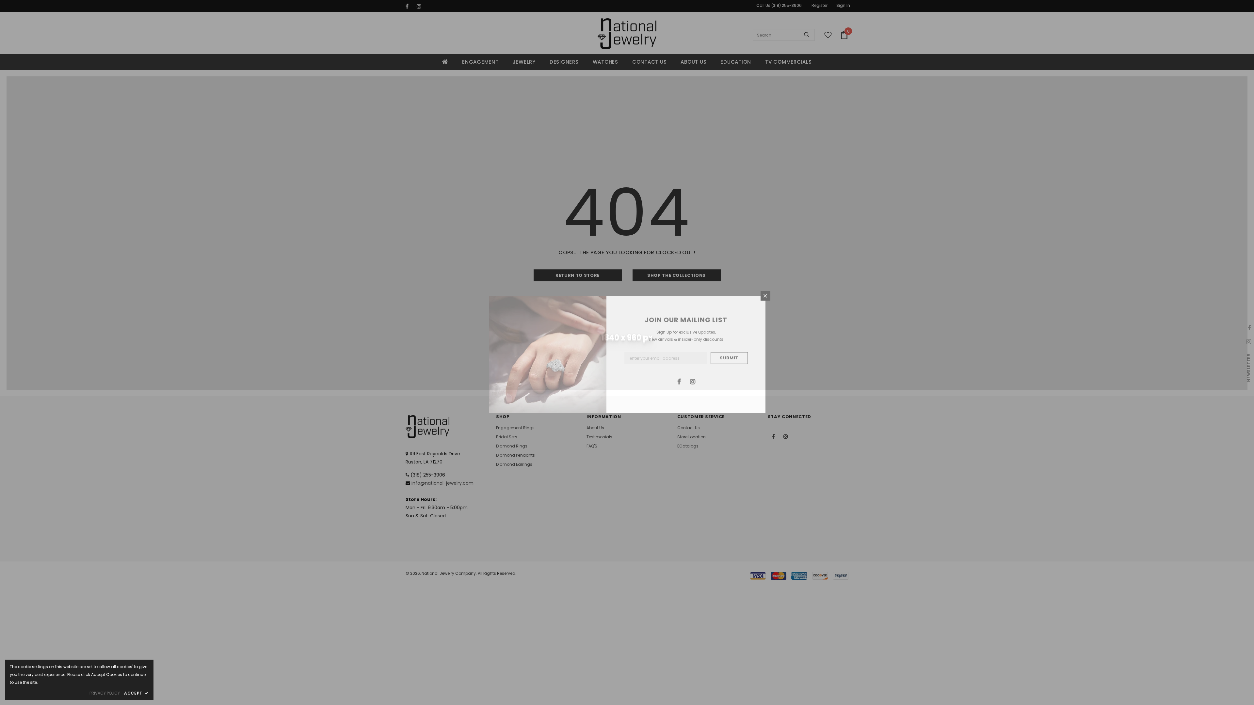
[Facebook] (679, 381)
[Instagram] (693, 381)
